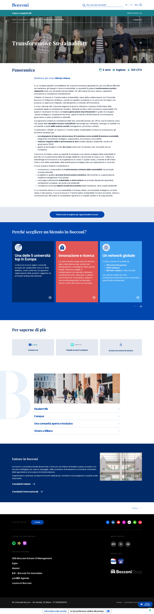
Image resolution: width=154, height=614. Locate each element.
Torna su (135, 508)
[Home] (20, 5)
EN (126, 5)
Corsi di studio (23, 19)
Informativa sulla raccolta (55, 611)
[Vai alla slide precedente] (135, 306)
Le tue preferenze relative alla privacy (87, 611)
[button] (145, 604)
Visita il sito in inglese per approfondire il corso (77, 214)
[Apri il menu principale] (140, 5)
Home (14, 19)
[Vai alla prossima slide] (140, 306)
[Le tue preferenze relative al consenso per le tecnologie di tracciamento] (150, 610)
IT (131, 5)
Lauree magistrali (35, 19)
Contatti (136, 20)
